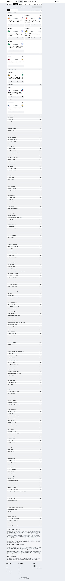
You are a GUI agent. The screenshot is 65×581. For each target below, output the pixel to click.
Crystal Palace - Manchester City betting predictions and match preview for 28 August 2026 (15, 108)
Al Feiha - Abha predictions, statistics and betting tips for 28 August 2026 (15, 21)
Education (34, 1)
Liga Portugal (10, 72)
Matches (25, 1)
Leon (34, 563)
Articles (29, 1)
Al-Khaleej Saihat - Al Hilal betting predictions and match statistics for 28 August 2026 (15, 34)
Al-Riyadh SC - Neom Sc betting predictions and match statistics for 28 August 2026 (32, 21)
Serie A (9, 56)
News (16, 1)
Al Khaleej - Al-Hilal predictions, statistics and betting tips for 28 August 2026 (15, 47)
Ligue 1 (9, 87)
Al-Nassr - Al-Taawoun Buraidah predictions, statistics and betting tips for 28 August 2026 (33, 34)
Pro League (10, 15)
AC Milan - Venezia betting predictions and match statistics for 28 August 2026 (16, 62)
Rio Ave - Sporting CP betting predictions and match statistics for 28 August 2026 (15, 78)
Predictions (20, 1)
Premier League (10, 102)
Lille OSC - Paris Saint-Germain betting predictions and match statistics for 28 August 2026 (15, 93)
